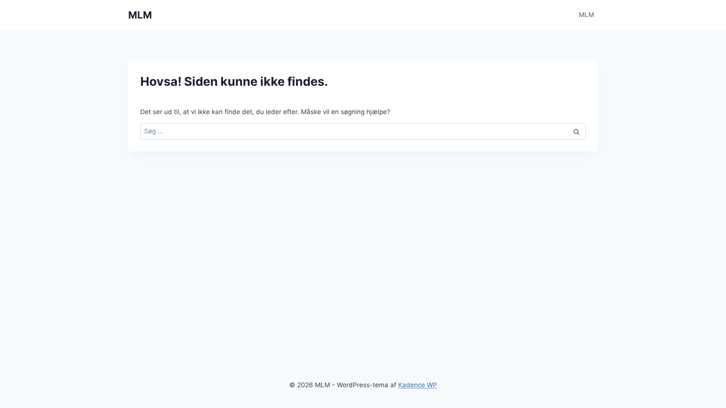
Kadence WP (417, 385)
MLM (586, 15)
